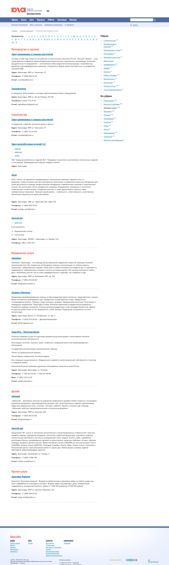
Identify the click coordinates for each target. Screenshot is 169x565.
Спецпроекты (68, 541)
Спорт (106, 126)
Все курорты (50, 543)
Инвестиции (108, 61)
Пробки (30, 543)
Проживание (109, 119)
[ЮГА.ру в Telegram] (136, 560)
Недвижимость (110, 65)
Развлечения (109, 101)
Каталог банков (15, 543)
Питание (107, 115)
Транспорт (108, 137)
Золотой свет (17, 428)
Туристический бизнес (113, 90)
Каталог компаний (26, 31)
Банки (23, 19)
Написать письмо (64, 560)
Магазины (108, 111)
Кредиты (13, 547)
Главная (14, 31)
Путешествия (50, 545)
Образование (109, 133)
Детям (106, 129)
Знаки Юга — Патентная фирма (25, 332)
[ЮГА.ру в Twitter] (132, 560)
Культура (107, 122)
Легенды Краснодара (52, 551)
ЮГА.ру (22, 563)
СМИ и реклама (110, 75)
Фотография (109, 54)
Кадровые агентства (112, 57)
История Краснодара (52, 553)
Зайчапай (16, 396)
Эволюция (61, 19)
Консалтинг (108, 83)
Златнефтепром (19, 88)
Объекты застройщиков (113, 140)
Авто (32, 19)
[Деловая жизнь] (28, 9)
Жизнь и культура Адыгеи (54, 555)
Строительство (110, 41)
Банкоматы (13, 551)
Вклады (12, 545)
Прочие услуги (109, 86)
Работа (51, 19)
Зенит (14, 175)
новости (18, 149)
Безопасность (109, 79)
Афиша (15, 19)
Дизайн (106, 68)
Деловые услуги (110, 108)
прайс (17, 156)
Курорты (41, 19)
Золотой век (17, 218)
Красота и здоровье (112, 104)
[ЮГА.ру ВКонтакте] (127, 560)
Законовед (16, 258)
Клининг (107, 72)
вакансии (18, 152)
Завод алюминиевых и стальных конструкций (32, 54)
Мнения (73, 19)
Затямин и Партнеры (21, 292)
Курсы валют (14, 549)
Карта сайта (15, 536)
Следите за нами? (115, 560)
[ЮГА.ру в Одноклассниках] (134, 560)
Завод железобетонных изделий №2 (29, 144)
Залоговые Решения (21, 476)
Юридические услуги (112, 50)
